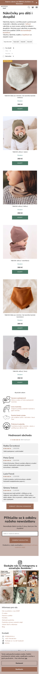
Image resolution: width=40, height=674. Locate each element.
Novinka (9, 53)
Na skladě (9, 48)
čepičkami (26, 35)
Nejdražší (23, 41)
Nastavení (19, 663)
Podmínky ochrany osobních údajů (12, 622)
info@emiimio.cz (10, 636)
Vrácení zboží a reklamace (9, 624)
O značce (4, 613)
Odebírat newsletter (20, 540)
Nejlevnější (16, 41)
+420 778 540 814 (10, 639)
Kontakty (4, 618)
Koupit (20, 109)
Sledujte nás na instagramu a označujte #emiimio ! (20, 567)
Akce (8, 51)
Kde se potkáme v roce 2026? (11, 611)
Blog (3, 627)
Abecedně (29, 41)
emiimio (7, 643)
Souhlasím (19, 669)
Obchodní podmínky (8, 620)
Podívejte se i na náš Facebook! (14, 641)
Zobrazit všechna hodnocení (20, 506)
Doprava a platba (7, 615)
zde (26, 658)
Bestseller (9, 56)
